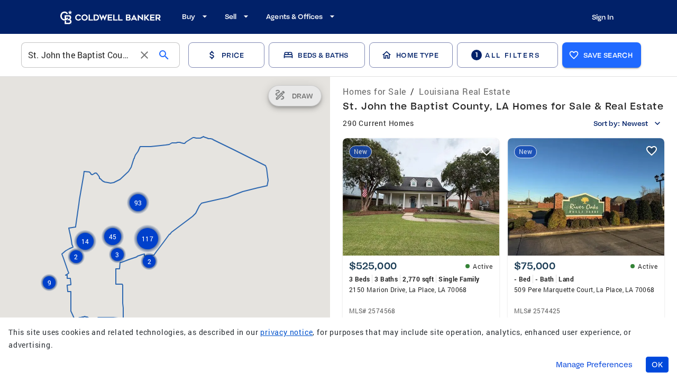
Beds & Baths (323, 55)
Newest (635, 123)
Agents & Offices (294, 16)
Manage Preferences (594, 364)
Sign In (603, 17)
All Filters (508, 54)
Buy (188, 16)
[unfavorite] (486, 151)
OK (657, 364)
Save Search (608, 55)
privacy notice (286, 332)
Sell (230, 16)
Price (233, 55)
